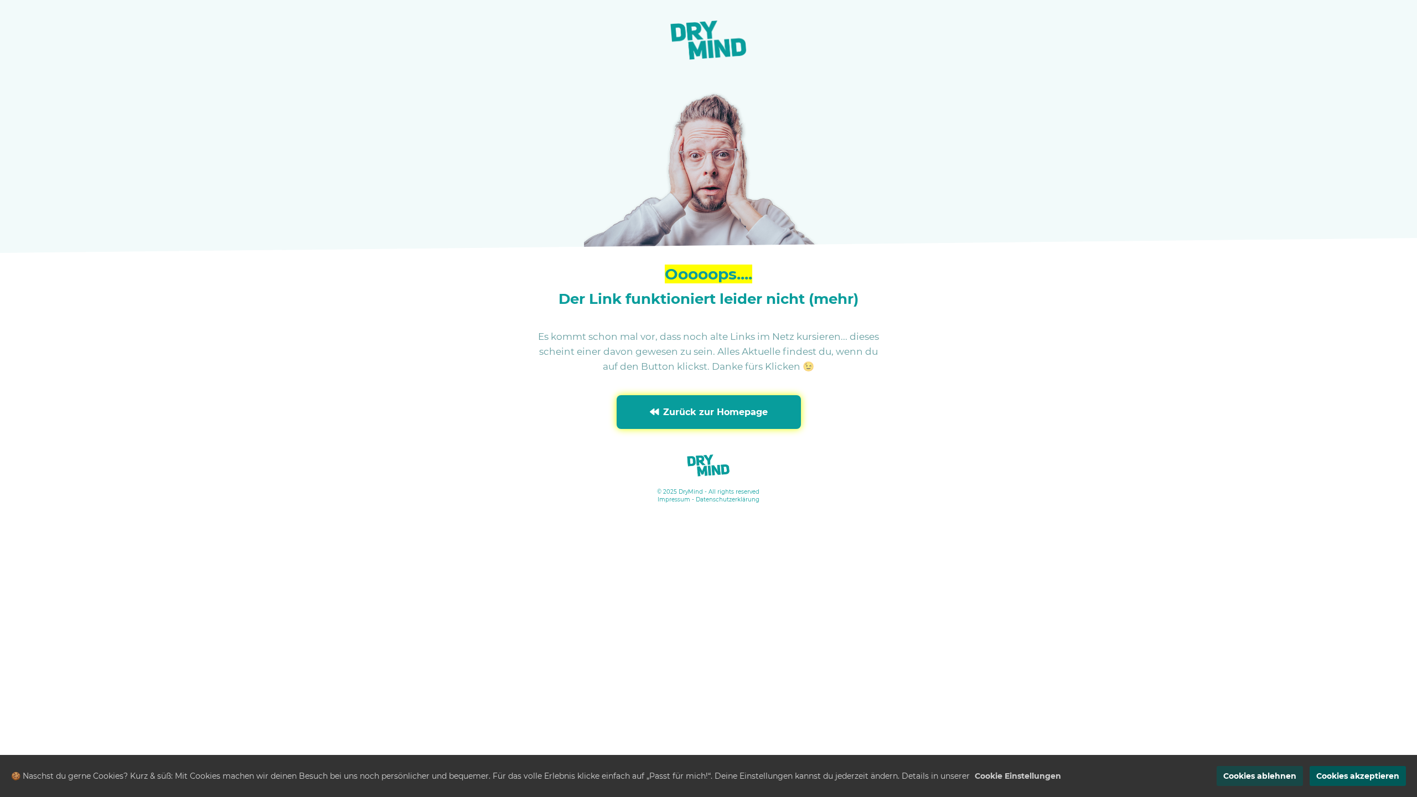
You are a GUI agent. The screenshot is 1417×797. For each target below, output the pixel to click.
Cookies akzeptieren (1357, 776)
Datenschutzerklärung (727, 499)
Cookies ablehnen (1259, 776)
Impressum (674, 499)
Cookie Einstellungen (1018, 776)
